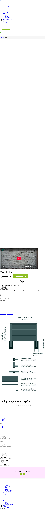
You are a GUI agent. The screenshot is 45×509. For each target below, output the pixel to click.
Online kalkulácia (5, 29)
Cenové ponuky (7, 17)
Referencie (6, 23)
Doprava (6, 18)
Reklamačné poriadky (8, 24)
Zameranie (6, 16)
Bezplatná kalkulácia (19, 276)
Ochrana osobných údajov (7, 428)
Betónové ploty (7, 6)
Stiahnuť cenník (10, 314)
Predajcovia (7, 507)
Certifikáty (6, 22)
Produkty (2, 37)
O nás (3, 426)
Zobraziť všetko (5, 276)
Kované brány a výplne (9, 490)
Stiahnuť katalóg (3, 314)
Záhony (6, 8)
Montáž (6, 15)
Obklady (6, 7)
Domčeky (4, 420)
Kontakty (4, 427)
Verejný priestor (7, 12)
